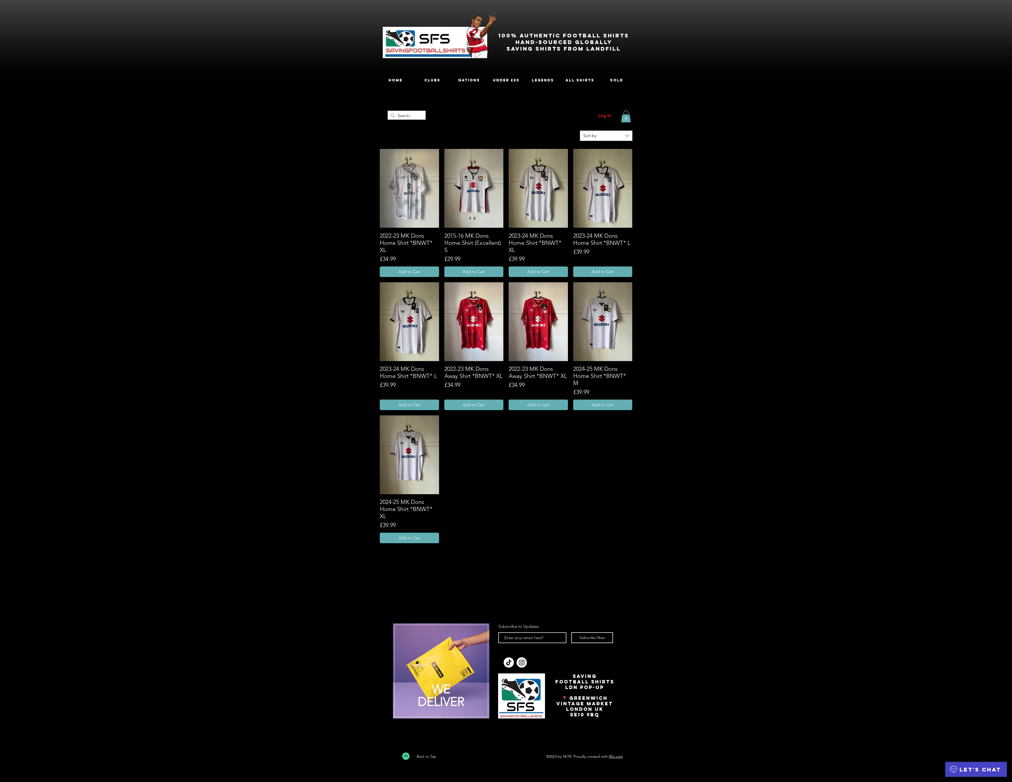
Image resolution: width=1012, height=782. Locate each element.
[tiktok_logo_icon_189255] (509, 662)
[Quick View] (409, 188)
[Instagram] (522, 662)
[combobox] (606, 135)
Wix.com (616, 756)
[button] (626, 116)
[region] (441, 674)
